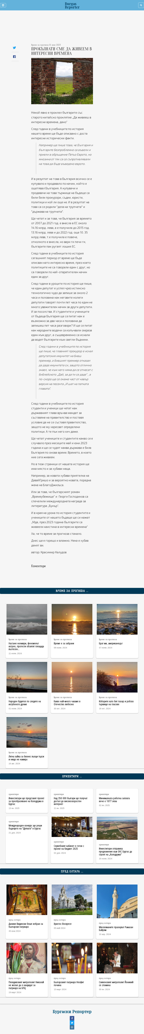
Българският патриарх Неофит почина (69, 983)
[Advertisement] (59, 28)
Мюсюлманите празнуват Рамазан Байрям (116, 928)
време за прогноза (18, 639)
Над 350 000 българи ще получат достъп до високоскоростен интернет (70, 801)
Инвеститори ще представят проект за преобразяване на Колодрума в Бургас (26, 801)
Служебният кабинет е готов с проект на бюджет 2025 (69, 847)
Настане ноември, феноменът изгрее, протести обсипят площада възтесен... (26, 646)
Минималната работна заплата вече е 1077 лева (114, 799)
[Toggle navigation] (3, 5)
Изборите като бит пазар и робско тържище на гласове (116, 702)
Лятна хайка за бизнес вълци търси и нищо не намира (26, 757)
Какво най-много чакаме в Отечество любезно (67, 702)
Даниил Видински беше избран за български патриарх (26, 925)
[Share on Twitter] (14, 47)
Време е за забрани (64, 643)
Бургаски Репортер (72, 1011)
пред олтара (15, 920)
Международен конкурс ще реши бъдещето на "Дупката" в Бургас (25, 826)
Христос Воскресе (63, 924)
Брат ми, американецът (111, 643)
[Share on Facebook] (14, 56)
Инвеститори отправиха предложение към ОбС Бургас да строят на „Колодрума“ (115, 851)
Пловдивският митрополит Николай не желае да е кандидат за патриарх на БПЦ (26, 985)
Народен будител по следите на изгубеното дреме (25, 702)
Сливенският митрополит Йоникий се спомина (116, 983)
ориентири (14, 794)
